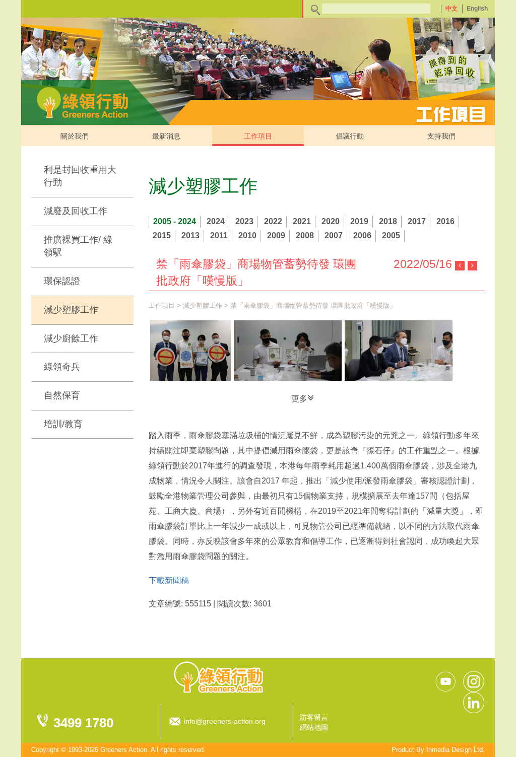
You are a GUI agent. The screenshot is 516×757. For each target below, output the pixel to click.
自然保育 (62, 395)
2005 (391, 235)
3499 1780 (83, 722)
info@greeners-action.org (225, 721)
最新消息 (166, 136)
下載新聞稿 (169, 580)
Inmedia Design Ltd (454, 749)
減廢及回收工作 (75, 211)
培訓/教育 (63, 424)
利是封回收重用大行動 (80, 176)
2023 (244, 221)
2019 (359, 221)
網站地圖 (314, 727)
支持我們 (441, 136)
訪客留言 (314, 717)
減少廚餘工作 (71, 338)
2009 (276, 235)
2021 (302, 221)
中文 (451, 8)
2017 (417, 221)
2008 (305, 235)
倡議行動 (350, 136)
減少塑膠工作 (71, 310)
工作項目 (258, 136)
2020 (330, 221)
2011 (219, 235)
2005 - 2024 (174, 221)
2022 (273, 221)
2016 (445, 221)
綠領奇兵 (62, 367)
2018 (388, 221)
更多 (299, 398)
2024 (216, 221)
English (477, 8)
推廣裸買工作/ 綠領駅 (78, 246)
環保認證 (62, 281)
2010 (247, 235)
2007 (334, 235)
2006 (362, 235)
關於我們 (74, 136)
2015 (162, 235)
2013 (190, 235)
